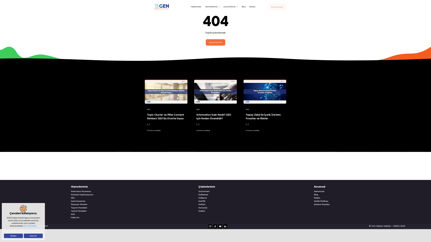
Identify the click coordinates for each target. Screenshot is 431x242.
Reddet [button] (13, 236)
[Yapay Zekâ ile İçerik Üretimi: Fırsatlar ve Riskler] (265, 81)
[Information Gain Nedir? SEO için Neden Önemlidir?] (215, 81)
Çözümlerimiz (206, 186)
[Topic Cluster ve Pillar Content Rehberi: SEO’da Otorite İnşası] (166, 81)
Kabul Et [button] (33, 236)
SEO (148, 109)
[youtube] (220, 226)
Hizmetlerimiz (79, 186)
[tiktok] (215, 226)
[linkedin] (225, 226)
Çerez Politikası (30, 226)
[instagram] (210, 226)
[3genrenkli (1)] (162, 4)
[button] (4, 230)
